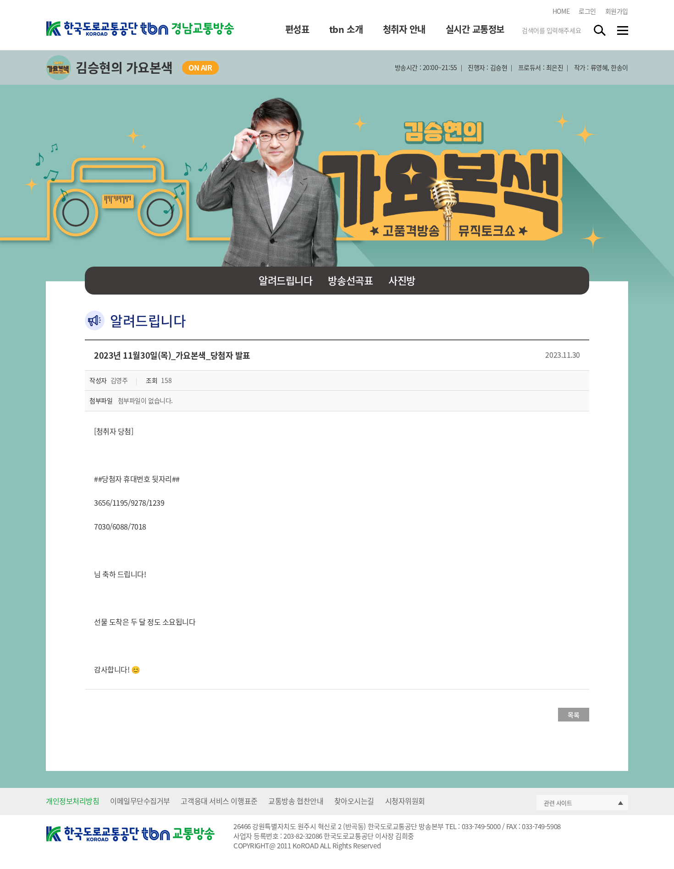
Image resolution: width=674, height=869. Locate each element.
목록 (573, 714)
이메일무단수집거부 (140, 801)
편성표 (297, 29)
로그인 (587, 11)
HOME (560, 11)
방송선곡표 (350, 280)
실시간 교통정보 (475, 29)
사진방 (401, 280)
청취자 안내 (404, 29)
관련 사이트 (558, 802)
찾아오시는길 (354, 801)
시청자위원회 (405, 801)
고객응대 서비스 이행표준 (219, 801)
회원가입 (616, 11)
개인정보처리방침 (72, 801)
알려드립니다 (285, 280)
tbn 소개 (346, 29)
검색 (600, 30)
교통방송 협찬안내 (295, 801)
